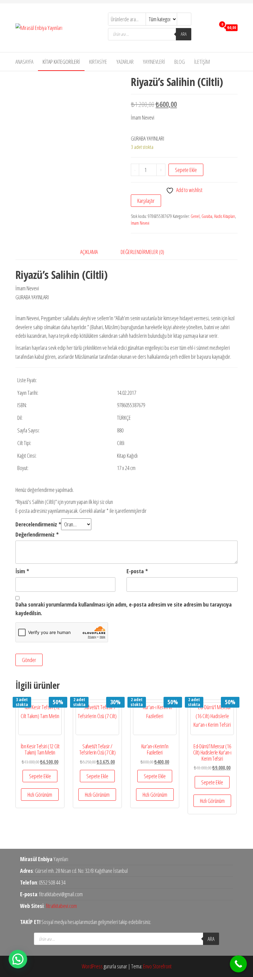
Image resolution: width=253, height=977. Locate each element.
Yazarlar (125, 61)
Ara (184, 34)
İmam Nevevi (140, 223)
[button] (18, 959)
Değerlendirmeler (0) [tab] (142, 251)
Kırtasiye (98, 61)
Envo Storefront (157, 966)
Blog (179, 61)
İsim (22, 571)
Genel (195, 216)
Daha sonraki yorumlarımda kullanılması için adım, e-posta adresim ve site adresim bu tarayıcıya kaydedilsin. (123, 609)
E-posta (137, 571)
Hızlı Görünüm (39, 794)
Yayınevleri (154, 61)
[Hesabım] (209, 27)
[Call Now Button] (238, 963)
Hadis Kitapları (224, 216)
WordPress (92, 966)
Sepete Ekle (186, 170)
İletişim (202, 61)
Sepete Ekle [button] (40, 776)
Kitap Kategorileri (61, 61)
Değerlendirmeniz (37, 534)
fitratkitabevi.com (61, 906)
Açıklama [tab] (89, 251)
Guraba (206, 216)
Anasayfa (24, 61)
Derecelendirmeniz (38, 524)
